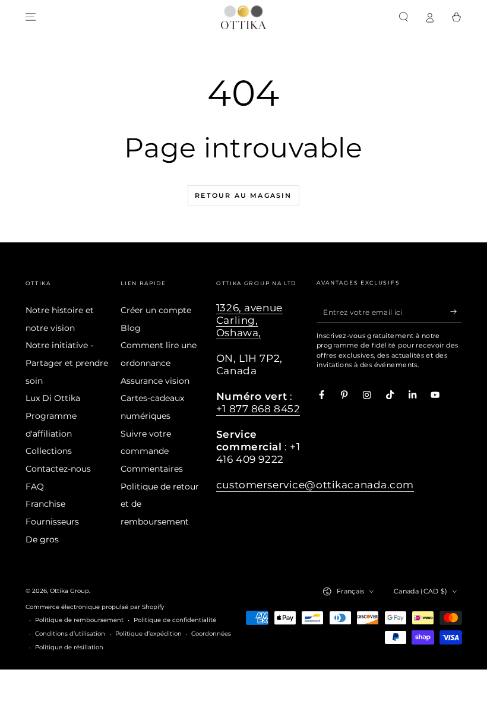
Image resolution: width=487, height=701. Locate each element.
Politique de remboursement (79, 620)
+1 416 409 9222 (258, 453)
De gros (42, 539)
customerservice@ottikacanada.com (315, 485)
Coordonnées (211, 633)
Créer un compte (156, 310)
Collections (49, 451)
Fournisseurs (52, 521)
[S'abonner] (456, 312)
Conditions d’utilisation (70, 633)
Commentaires (152, 468)
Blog (131, 328)
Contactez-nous (58, 468)
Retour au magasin (243, 195)
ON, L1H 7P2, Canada (249, 364)
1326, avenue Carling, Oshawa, (249, 320)
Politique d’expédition (148, 633)
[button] (404, 17)
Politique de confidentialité (175, 620)
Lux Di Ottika (53, 398)
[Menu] (31, 17)
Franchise (45, 504)
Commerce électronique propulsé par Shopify (95, 607)
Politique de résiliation (69, 647)
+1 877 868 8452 (258, 409)
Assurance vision (155, 381)
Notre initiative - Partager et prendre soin (67, 362)
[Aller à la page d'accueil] (243, 17)
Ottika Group (69, 591)
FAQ (35, 486)
